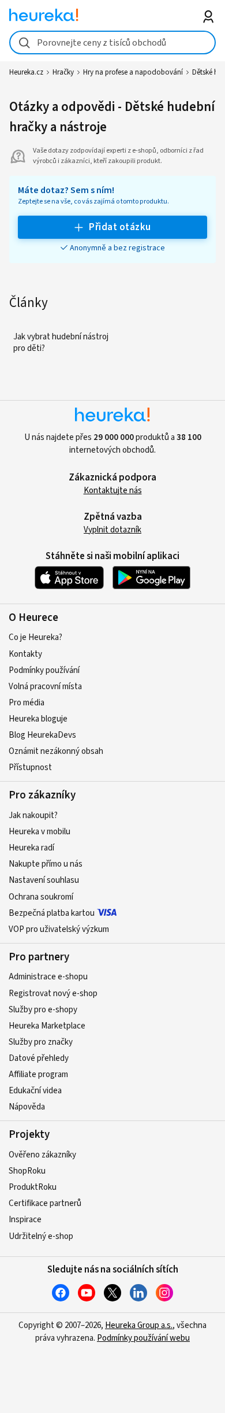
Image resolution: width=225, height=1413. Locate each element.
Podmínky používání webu (143, 1338)
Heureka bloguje (38, 719)
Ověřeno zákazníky (42, 1155)
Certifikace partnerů (45, 1203)
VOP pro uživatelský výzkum (59, 929)
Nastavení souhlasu (44, 880)
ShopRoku (27, 1171)
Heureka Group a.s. (138, 1325)
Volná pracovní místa (45, 686)
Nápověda (27, 1107)
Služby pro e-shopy (43, 1010)
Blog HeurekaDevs (42, 735)
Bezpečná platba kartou (52, 913)
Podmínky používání (44, 670)
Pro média (26, 703)
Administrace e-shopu (48, 977)
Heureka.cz (26, 72)
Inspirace (25, 1220)
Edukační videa (35, 1091)
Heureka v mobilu (39, 832)
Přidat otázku (120, 227)
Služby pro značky (41, 1042)
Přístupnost (30, 767)
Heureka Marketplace (47, 1026)
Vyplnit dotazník (112, 530)
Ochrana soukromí (41, 897)
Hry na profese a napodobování (133, 72)
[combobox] (112, 42)
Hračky (63, 72)
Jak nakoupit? (33, 815)
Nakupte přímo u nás (45, 864)
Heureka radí (31, 848)
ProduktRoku (33, 1187)
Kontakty (25, 654)
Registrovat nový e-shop (53, 993)
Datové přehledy (39, 1058)
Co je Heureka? (35, 637)
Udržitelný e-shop (41, 1236)
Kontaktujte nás (113, 490)
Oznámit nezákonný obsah (56, 751)
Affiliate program (38, 1074)
